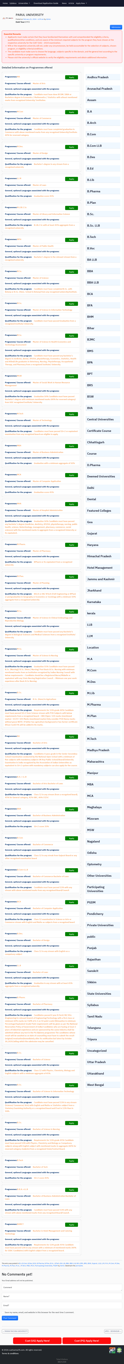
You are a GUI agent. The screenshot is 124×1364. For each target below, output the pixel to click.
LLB (99, 1263)
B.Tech (57, 1263)
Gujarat (94, 1263)
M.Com (111, 1263)
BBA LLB (73, 1263)
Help (113, 1359)
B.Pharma (40, 1263)
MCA (32, 1266)
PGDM (55, 1266)
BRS (85, 1263)
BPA (81, 1263)
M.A (106, 1263)
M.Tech (23, 1266)
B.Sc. (52, 1263)
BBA (67, 1263)
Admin (48, 19)
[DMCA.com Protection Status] (119, 1350)
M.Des (117, 1263)
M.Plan (12, 1266)
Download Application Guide (46, 3)
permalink (79, 1266)
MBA (28, 1266)
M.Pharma (5, 1266)
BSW (89, 1263)
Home (5, 3)
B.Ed (34, 1263)
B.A (20, 1263)
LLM (103, 1263)
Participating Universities (43, 1266)
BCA (78, 1263)
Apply (71, 77)
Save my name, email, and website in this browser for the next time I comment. (39, 1312)
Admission (116, 27)
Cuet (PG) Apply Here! (86, 1340)
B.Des (30, 1263)
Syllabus (13, 3)
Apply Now (80, 3)
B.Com (24, 1263)
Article (71, 3)
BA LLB (62, 1263)
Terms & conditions (10, 1353)
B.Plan (47, 1263)
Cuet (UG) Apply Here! (37, 1340)
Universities (23, 3)
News (64, 3)
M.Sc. (18, 1266)
